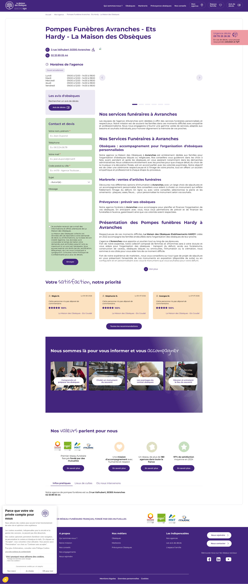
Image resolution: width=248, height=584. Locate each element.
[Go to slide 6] (167, 104)
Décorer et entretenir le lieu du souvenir (183, 381)
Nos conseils (180, 6)
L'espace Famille (173, 547)
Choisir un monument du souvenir (106, 381)
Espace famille (213, 5)
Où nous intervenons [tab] (108, 483)
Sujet (51, 177)
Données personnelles (128, 578)
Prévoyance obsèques (161, 6)
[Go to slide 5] (160, 104)
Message (53, 189)
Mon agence (194, 5)
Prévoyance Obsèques (122, 547)
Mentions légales (108, 578)
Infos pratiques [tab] (62, 483)
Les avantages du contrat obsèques (145, 381)
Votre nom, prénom (59, 131)
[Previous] (102, 78)
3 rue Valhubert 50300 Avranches (70, 49)
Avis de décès (231, 5)
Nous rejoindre (65, 556)
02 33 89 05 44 (59, 55)
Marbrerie (143, 6)
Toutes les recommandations (124, 326)
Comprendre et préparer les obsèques (68, 381)
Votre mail (54, 154)
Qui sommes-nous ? (113, 6)
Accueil (48, 15)
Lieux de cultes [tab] (83, 483)
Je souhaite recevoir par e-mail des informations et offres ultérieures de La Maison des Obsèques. (69, 228)
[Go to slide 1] (134, 104)
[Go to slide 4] (154, 104)
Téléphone (54, 142)
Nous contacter (218, 543)
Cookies (144, 578)
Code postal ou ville (59, 166)
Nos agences (172, 538)
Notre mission (65, 543)
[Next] (199, 78)
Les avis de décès (174, 543)
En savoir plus (73, 468)
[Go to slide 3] (147, 104)
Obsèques (130, 6)
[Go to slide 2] (141, 104)
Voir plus (153, 269)
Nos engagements (67, 552)
